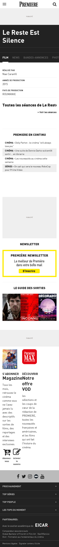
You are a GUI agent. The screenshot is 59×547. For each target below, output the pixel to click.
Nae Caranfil (9, 74)
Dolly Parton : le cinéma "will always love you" (28, 144)
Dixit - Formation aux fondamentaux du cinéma (23, 537)
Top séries (8, 494)
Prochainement (11, 486)
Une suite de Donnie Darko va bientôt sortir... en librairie (28, 152)
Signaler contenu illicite (29, 543)
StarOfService (43, 534)
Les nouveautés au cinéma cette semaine (26, 160)
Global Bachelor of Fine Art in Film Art (19, 534)
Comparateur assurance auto (15, 531)
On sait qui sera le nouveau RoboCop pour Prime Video (28, 168)
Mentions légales (9, 543)
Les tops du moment (14, 510)
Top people (9, 502)
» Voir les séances (47, 112)
